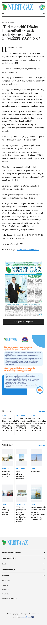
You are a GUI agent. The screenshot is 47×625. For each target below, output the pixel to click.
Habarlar (5, 585)
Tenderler (6, 594)
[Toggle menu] (3, 13)
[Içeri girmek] (44, 13)
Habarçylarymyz (8, 570)
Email (4, 564)
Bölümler (5, 575)
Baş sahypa (6, 580)
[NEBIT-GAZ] (15, 542)
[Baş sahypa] (20, 7)
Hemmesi (41, 412)
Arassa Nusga (26, 617)
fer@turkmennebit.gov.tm (28, 249)
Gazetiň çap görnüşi (9, 598)
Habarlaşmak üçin (9, 558)
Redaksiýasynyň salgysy (11, 552)
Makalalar (5, 589)
